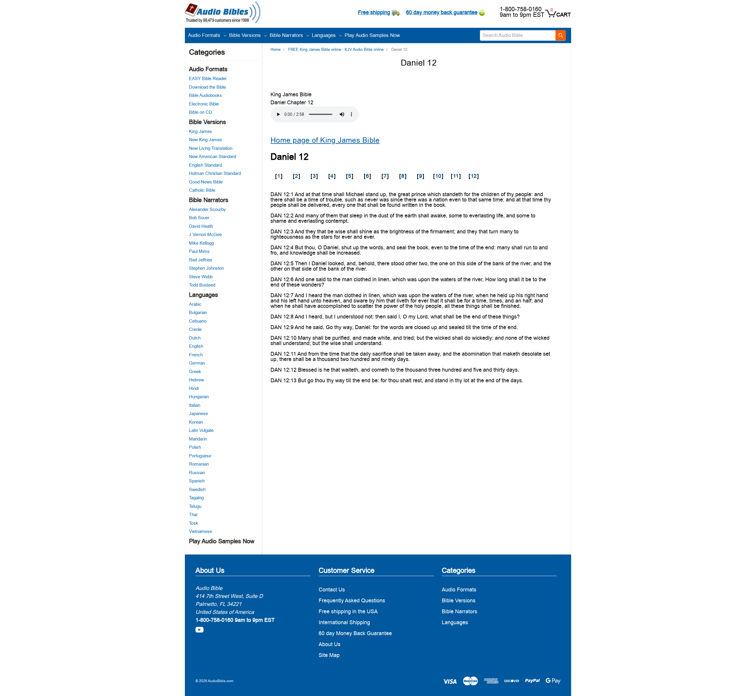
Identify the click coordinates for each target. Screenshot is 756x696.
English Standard (205, 165)
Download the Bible (207, 87)
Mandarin (198, 439)
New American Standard (212, 156)
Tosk (193, 523)
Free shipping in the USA (348, 611)
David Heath (201, 226)
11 (456, 176)
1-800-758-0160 (521, 9)
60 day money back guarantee (442, 12)
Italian (194, 405)
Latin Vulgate (201, 430)
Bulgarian (198, 312)
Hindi (194, 388)
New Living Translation (210, 148)
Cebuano (197, 321)
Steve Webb (201, 277)
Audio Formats (205, 35)
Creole (195, 329)
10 (438, 176)
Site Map (329, 655)
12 (474, 176)
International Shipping (344, 622)
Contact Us (332, 589)
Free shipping (374, 12)
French (196, 355)
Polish (195, 447)
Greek (195, 371)
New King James (205, 139)
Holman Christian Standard (215, 173)
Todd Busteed (202, 285)
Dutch (195, 338)
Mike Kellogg (201, 243)
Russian (197, 472)
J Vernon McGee (205, 234)
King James (200, 131)
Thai (193, 514)
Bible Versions (245, 35)
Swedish (197, 489)
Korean (196, 422)
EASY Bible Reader (208, 78)
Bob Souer (199, 217)
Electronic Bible (204, 104)
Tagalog (196, 498)
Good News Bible (206, 182)
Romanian (199, 464)
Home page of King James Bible (325, 140)
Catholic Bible (202, 190)
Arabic (195, 304)
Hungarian (199, 396)
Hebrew (196, 380)
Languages (324, 35)
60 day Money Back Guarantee (355, 633)
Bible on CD (200, 112)
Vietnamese (200, 531)
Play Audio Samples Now (372, 35)
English (196, 346)
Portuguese (200, 456)
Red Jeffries (200, 260)
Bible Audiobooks (205, 95)
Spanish (197, 481)
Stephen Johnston (206, 268)
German (197, 363)
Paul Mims (199, 251)
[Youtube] (199, 630)
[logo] (222, 13)
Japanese (198, 413)
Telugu (195, 506)
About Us (329, 644)
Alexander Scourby (207, 209)
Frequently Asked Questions (352, 600)
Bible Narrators (287, 35)
